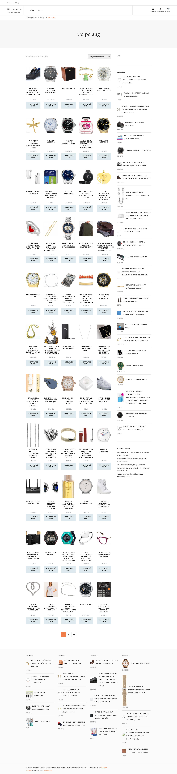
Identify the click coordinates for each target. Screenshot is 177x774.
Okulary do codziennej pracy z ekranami (131, 465)
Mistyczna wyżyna (14, 9)
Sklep (9, 3)
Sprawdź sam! (34, 105)
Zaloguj (160, 11)
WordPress (48, 770)
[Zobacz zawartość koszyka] (167, 9)
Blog (17, 3)
